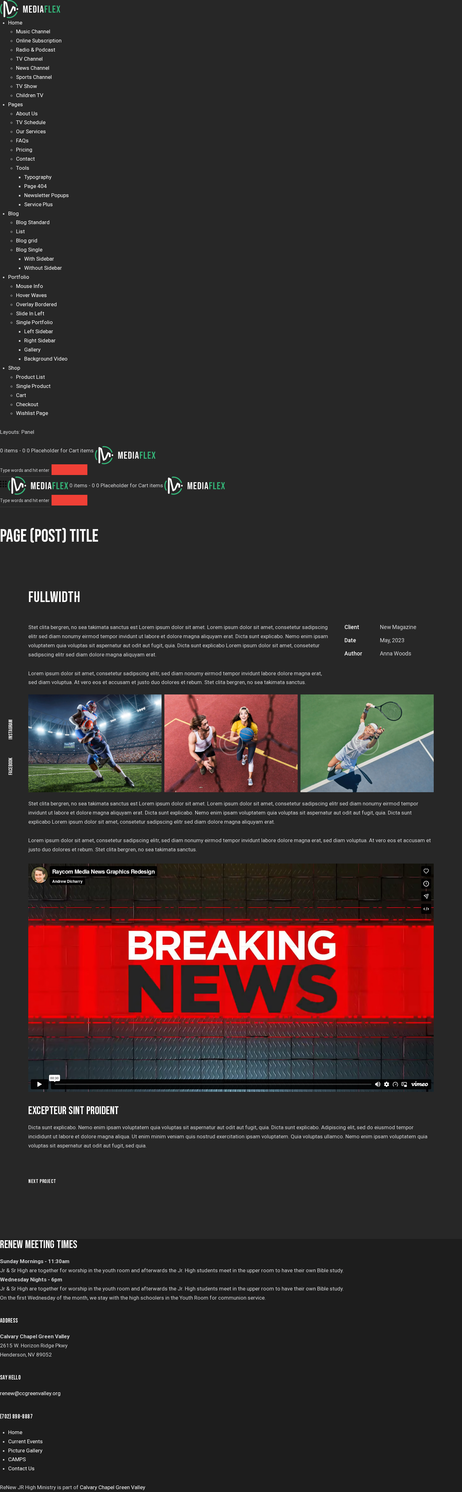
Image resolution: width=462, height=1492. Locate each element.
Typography (38, 177)
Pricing (24, 149)
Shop (14, 368)
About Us (27, 113)
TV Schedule (31, 122)
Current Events (25, 1441)
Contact (25, 159)
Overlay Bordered (36, 304)
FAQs (22, 140)
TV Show (26, 86)
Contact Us (21, 1468)
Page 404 (35, 186)
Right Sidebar (40, 340)
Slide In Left (30, 313)
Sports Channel (34, 77)
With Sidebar (39, 259)
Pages (15, 104)
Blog (13, 213)
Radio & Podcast (35, 50)
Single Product (33, 386)
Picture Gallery (25, 1450)
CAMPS (17, 1459)
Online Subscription (39, 40)
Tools (22, 168)
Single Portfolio (34, 322)
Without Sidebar (43, 268)
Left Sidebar (38, 331)
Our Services (31, 131)
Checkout (27, 404)
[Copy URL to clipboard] (392, 671)
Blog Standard (33, 222)
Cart (21, 395)
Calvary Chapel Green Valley (112, 1487)
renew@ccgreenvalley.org (30, 1393)
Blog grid (26, 240)
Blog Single (29, 249)
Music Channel (33, 31)
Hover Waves (31, 295)
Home (15, 22)
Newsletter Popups (46, 195)
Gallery (32, 349)
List (20, 231)
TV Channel (29, 59)
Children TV (29, 95)
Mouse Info (29, 286)
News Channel (32, 68)
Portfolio (18, 277)
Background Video (46, 359)
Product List (30, 377)
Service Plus (38, 204)
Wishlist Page (32, 413)
